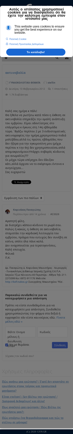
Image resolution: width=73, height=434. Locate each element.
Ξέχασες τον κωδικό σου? (19, 356)
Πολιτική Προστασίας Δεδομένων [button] (26, 44)
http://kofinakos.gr (16, 281)
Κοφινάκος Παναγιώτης (27, 209)
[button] (57, 57)
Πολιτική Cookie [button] (17, 39)
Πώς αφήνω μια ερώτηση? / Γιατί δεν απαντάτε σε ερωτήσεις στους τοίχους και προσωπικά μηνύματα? (35, 386)
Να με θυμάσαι (19, 344)
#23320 (54, 214)
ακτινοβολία (15, 73)
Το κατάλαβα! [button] (36, 52)
